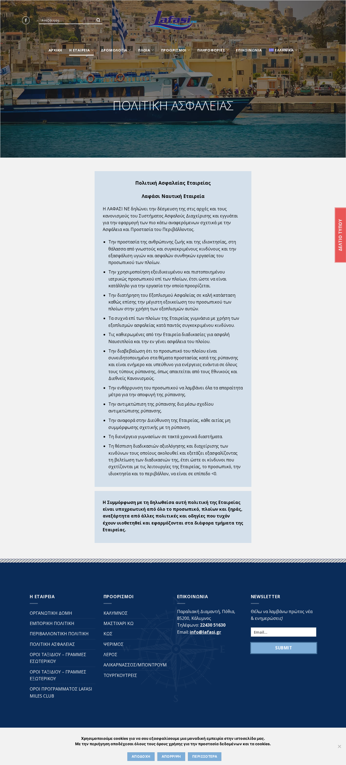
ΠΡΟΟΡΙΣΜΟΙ (174, 50)
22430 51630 (212, 625)
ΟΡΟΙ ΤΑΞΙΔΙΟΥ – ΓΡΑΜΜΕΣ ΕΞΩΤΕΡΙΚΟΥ (58, 675)
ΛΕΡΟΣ (110, 654)
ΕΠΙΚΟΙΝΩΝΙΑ (249, 50)
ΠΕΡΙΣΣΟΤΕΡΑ (204, 756)
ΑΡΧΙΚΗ (55, 50)
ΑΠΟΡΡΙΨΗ (171, 756)
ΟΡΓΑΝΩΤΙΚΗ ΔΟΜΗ (51, 613)
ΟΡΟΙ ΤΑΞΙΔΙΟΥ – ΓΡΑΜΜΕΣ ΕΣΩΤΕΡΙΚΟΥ (58, 658)
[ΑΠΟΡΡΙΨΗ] (339, 748)
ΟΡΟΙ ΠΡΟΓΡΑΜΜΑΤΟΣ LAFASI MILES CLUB (61, 692)
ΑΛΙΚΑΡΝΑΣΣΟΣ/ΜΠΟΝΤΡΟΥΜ (135, 665)
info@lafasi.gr (205, 632)
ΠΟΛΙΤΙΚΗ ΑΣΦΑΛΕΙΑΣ (52, 644)
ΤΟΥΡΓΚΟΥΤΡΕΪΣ (120, 675)
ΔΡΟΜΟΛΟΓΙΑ (114, 50)
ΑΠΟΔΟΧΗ (141, 756)
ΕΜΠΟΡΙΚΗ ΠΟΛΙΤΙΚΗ (52, 623)
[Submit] (98, 20)
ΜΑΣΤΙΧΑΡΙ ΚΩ (119, 623)
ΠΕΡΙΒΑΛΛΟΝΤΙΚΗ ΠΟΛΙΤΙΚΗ (59, 634)
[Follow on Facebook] (26, 20)
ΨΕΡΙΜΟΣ (114, 644)
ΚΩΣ (108, 634)
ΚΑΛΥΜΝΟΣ (116, 613)
